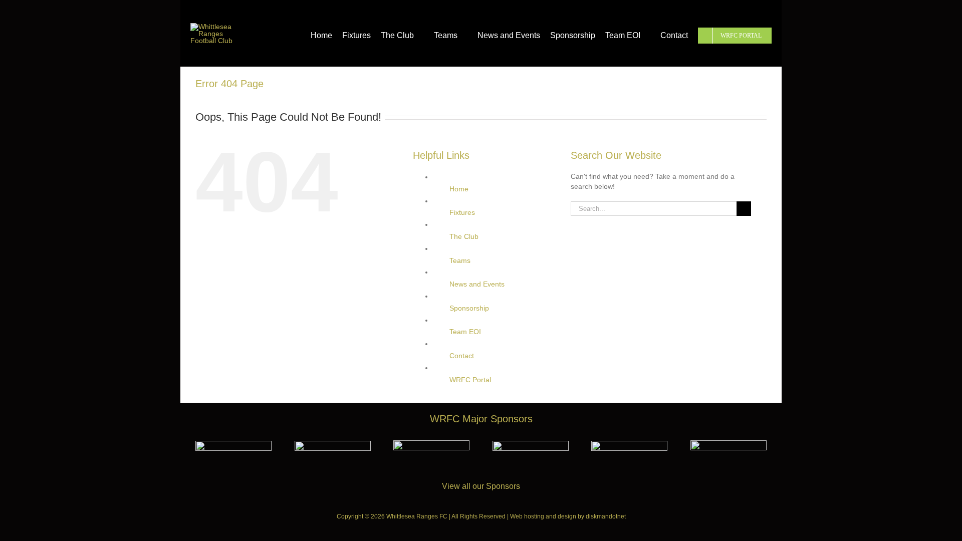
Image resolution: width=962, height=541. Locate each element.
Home (458, 189)
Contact (461, 356)
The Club (463, 236)
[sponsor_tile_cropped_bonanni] (233, 444)
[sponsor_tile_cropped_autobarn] (333, 444)
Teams (459, 260)
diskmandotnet (606, 516)
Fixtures (462, 212)
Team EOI (465, 332)
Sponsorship (469, 308)
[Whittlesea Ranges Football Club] (215, 27)
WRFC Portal (470, 380)
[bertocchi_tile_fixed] (531, 444)
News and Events (477, 284)
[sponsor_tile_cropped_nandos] (629, 444)
